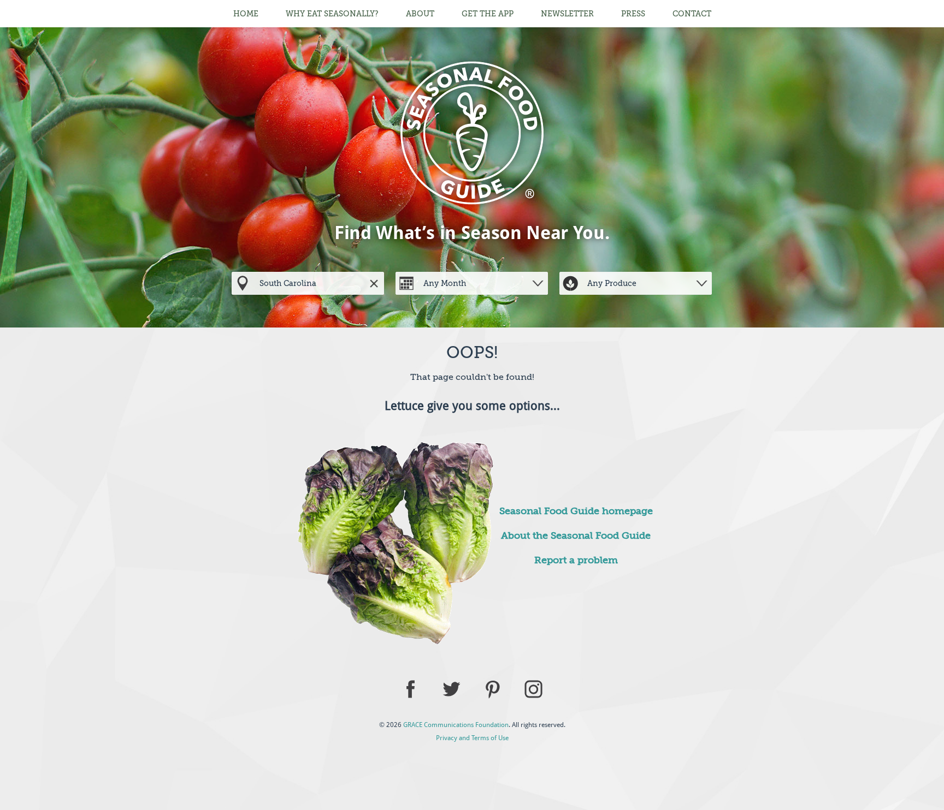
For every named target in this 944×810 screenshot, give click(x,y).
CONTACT (691, 13)
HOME (245, 13)
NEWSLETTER (567, 13)
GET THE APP (488, 13)
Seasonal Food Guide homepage (576, 510)
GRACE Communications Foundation (456, 725)
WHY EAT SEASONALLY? (332, 13)
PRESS (633, 13)
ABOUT (420, 13)
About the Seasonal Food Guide (576, 535)
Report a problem (576, 560)
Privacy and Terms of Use (472, 738)
